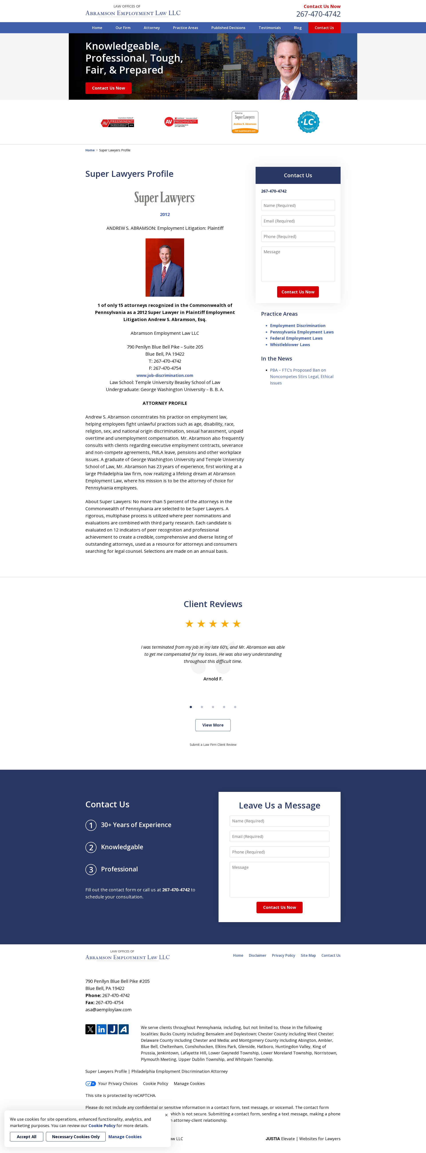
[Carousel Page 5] (235, 707)
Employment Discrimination (297, 325)
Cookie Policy (155, 1083)
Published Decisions (228, 27)
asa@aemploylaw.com (108, 1010)
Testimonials (270, 27)
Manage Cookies (189, 1083)
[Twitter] (90, 1029)
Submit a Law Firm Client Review (213, 744)
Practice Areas (185, 27)
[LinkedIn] (101, 1029)
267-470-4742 (318, 14)
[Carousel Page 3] (213, 707)
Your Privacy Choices (118, 1083)
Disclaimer (257, 955)
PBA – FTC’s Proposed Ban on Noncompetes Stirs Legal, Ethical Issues (301, 376)
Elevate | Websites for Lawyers (303, 1138)
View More (213, 725)
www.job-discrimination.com (164, 375)
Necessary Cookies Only (76, 1136)
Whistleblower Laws (290, 344)
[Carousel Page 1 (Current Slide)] (190, 707)
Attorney (152, 27)
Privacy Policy (283, 955)
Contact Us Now (322, 6)
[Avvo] (124, 1029)
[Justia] (113, 1029)
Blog (298, 27)
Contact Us (324, 27)
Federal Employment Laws (296, 338)
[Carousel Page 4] (224, 707)
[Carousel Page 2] (201, 707)
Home (97, 27)
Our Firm (123, 27)
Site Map (308, 955)
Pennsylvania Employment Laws (302, 332)
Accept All (26, 1136)
